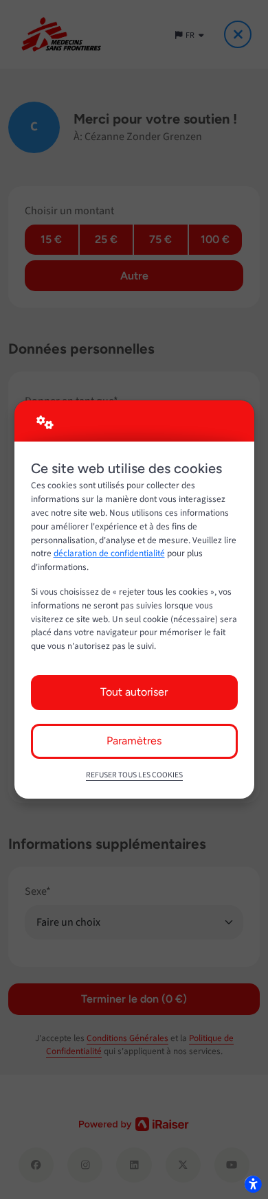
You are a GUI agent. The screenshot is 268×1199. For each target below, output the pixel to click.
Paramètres (134, 740)
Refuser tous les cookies (134, 775)
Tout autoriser (134, 691)
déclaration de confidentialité (109, 553)
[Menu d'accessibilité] (253, 1184)
